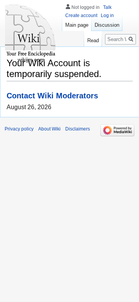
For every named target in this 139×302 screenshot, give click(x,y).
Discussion (107, 25)
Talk (107, 7)
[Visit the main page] (31, 31)
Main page (76, 25)
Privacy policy (19, 129)
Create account (81, 15)
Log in (107, 15)
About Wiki (49, 129)
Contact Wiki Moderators (52, 95)
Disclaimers (77, 129)
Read (93, 40)
